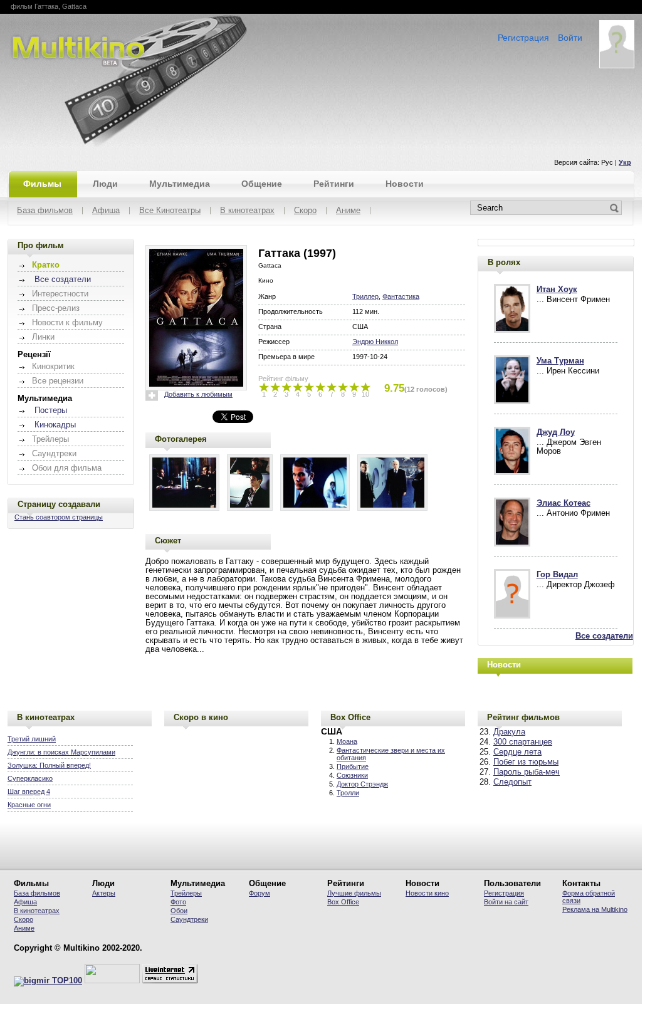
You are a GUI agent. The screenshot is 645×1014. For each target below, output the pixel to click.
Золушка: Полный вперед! (49, 765)
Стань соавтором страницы (58, 517)
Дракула (509, 732)
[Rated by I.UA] (112, 980)
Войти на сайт (506, 902)
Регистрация (523, 38)
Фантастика (400, 296)
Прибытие (353, 766)
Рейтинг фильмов (523, 717)
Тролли (348, 793)
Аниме (348, 211)
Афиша (106, 211)
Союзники (352, 775)
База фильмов (45, 211)
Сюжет (168, 540)
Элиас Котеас (563, 503)
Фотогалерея (181, 439)
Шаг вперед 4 (29, 791)
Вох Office (343, 902)
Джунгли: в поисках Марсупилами (61, 752)
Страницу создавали (59, 504)
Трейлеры (186, 893)
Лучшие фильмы (354, 893)
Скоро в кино (201, 717)
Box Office (350, 717)
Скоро (305, 211)
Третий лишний (32, 739)
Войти (570, 38)
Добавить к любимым (198, 394)
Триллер (365, 296)
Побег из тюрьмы (525, 762)
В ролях (504, 262)
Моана (347, 741)
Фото (178, 902)
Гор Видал (557, 574)
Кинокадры (55, 425)
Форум (259, 893)
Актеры (103, 893)
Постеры (50, 410)
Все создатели (62, 279)
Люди (105, 184)
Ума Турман (560, 361)
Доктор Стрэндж (362, 784)
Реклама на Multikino (594, 909)
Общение (261, 184)
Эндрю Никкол (375, 341)
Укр (625, 162)
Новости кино (427, 893)
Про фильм (41, 245)
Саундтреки (189, 919)
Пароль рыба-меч (526, 772)
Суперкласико (30, 778)
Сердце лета (517, 752)
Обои (178, 910)
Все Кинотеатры (170, 211)
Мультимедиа (179, 184)
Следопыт (512, 782)
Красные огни (29, 804)
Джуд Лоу (556, 432)
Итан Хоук (557, 289)
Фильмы (42, 184)
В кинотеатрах (247, 211)
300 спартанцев (522, 742)
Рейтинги (333, 184)
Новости (404, 184)
